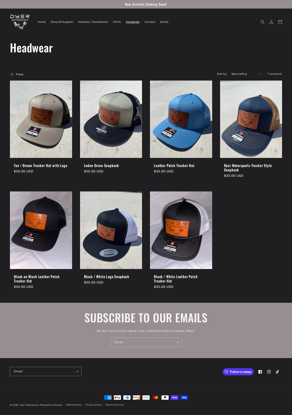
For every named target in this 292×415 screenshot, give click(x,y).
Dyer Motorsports (29, 405)
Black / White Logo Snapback (107, 276)
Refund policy (74, 404)
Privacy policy (94, 404)
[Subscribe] (177, 342)
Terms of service (114, 404)
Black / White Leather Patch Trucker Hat (176, 278)
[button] (262, 22)
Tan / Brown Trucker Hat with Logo (40, 165)
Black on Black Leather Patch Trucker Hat (37, 278)
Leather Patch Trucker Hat (174, 165)
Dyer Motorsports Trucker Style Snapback (248, 167)
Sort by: (222, 74)
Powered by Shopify (51, 405)
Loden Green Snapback (101, 165)
